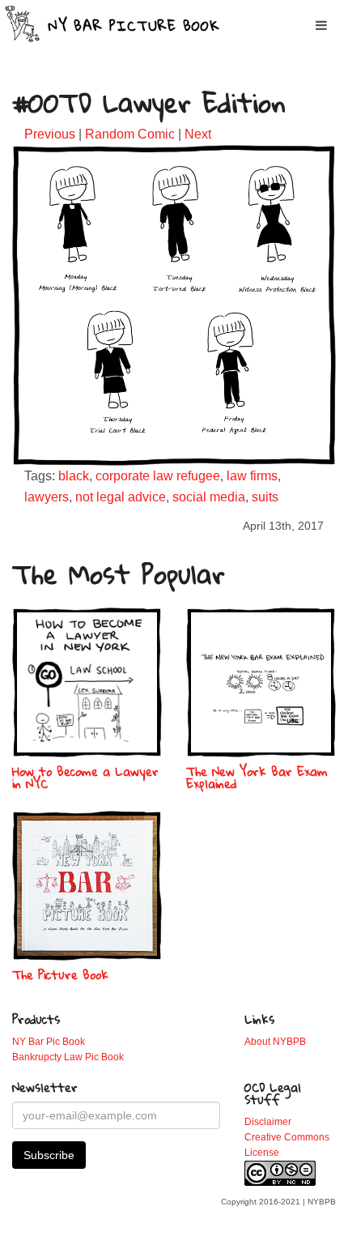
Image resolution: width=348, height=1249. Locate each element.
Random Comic (130, 134)
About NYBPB (275, 1041)
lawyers (46, 497)
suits (265, 497)
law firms (252, 476)
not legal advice (120, 497)
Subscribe (48, 1155)
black (73, 476)
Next (198, 134)
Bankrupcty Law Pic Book (68, 1057)
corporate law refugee (157, 476)
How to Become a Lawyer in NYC (85, 777)
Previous (49, 134)
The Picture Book (60, 974)
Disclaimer (267, 1122)
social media (208, 497)
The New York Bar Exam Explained (257, 777)
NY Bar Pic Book (48, 1041)
